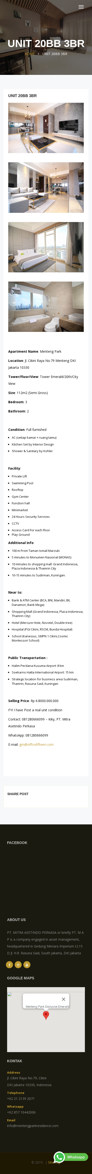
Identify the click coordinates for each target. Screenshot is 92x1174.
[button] (46, 1015)
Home (30, 53)
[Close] (63, 999)
